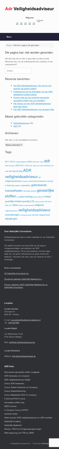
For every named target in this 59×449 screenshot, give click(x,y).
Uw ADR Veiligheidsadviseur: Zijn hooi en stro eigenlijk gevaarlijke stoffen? (32, 87)
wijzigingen (11, 218)
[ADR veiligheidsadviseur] (29, 9)
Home (8, 45)
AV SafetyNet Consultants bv (16, 273)
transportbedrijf (28, 205)
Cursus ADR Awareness (14, 383)
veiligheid (39, 204)
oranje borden (39, 201)
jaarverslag (26, 196)
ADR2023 (47, 166)
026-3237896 (13, 322)
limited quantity (22, 201)
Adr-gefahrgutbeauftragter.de (24, 356)
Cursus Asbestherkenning (15, 391)
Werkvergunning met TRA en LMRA (19, 432)
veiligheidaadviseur (11, 211)
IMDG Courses (10, 406)
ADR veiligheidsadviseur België (17, 379)
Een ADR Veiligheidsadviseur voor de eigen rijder (33, 109)
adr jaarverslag (15, 171)
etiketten (17, 185)
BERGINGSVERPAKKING (38, 181)
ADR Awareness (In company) (16, 375)
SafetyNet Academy (12, 421)
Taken (15, 204)
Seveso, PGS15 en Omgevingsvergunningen (22, 429)
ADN (30, 161)
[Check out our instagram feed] (34, 24)
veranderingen (12, 214)
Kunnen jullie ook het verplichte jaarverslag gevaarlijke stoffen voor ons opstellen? (31, 99)
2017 (7, 161)
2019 (12, 161)
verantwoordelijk (25, 215)
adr (47, 160)
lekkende (41, 197)
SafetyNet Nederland (12, 425)
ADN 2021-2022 (38, 162)
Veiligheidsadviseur (21, 123)
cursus (50, 181)
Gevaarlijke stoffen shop (14, 402)
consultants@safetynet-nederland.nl (26, 320)
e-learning (9, 185)
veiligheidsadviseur (34, 209)
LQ (32, 201)
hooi (17, 197)
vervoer (35, 214)
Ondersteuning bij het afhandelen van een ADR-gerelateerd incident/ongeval (33, 93)
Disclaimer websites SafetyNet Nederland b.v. (23, 279)
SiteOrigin (45, 443)
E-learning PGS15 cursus (14, 398)
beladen (25, 181)
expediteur (26, 185)
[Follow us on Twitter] (21, 24)
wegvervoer (44, 214)
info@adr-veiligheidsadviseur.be (22, 342)
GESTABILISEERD (29, 191)
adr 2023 (40, 166)
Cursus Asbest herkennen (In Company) (21, 387)
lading (35, 197)
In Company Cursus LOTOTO (16, 410)
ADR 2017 (20, 165)
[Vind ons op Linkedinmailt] (25, 24)
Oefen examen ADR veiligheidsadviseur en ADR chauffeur (28, 417)
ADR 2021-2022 (31, 166)
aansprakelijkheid (21, 162)
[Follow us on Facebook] (17, 24)
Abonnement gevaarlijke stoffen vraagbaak (22, 372)
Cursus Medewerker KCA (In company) (20, 394)
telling (21, 205)
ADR (15, 126)
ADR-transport (10, 166)
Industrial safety (11, 413)
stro (10, 205)
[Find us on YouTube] (30, 24)
